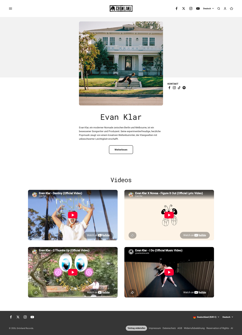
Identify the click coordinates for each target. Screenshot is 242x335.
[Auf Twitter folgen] (184, 8)
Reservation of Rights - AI (219, 328)
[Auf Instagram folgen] (191, 8)
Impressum (155, 328)
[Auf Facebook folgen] (176, 8)
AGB (179, 328)
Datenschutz (169, 328)
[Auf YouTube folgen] (198, 8)
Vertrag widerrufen (136, 328)
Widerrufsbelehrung (194, 328)
